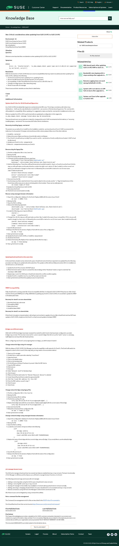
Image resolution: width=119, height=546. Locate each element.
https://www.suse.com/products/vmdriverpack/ (46, 504)
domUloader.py (39, 160)
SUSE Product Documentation (51, 500)
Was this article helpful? (40, 527)
